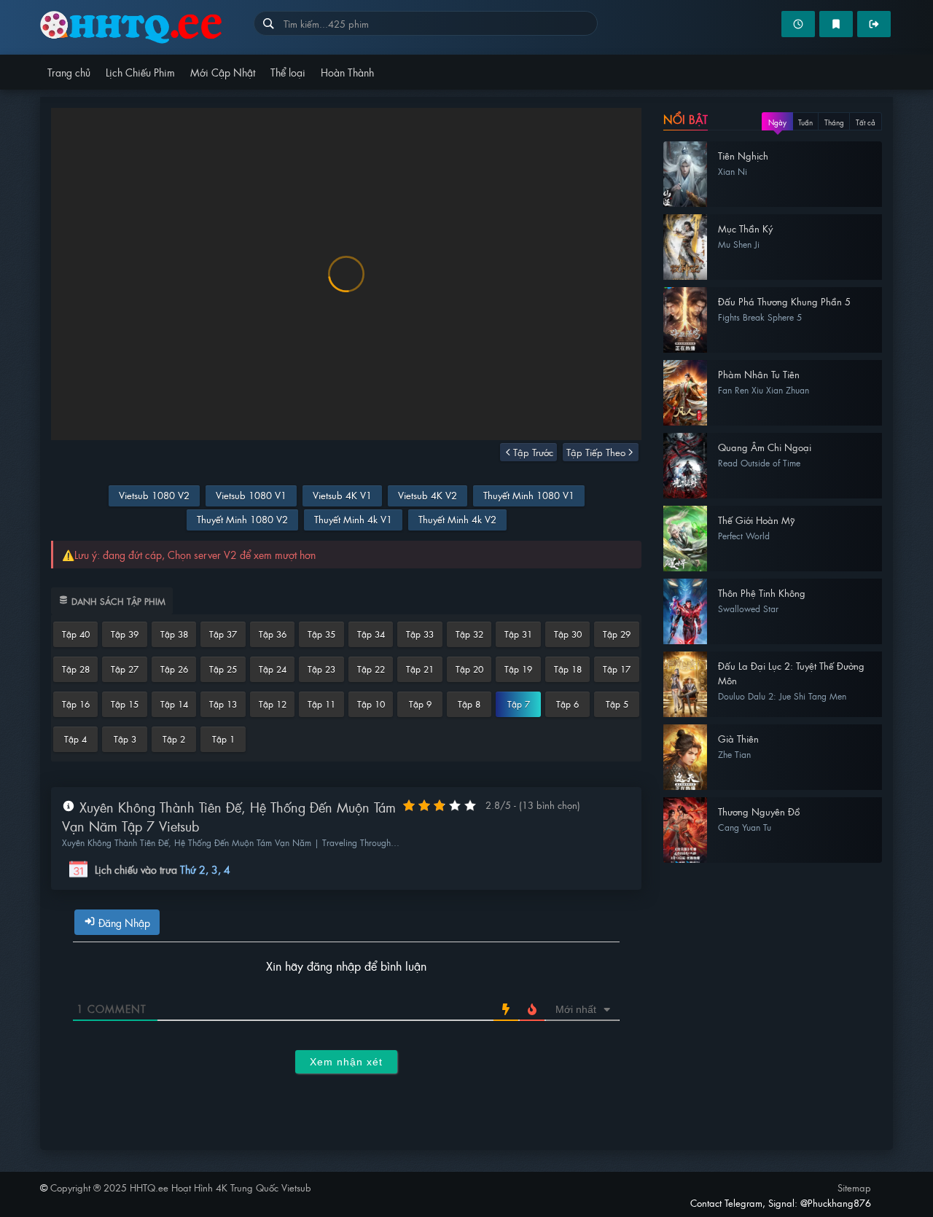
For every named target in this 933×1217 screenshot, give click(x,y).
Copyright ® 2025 (180, 1187)
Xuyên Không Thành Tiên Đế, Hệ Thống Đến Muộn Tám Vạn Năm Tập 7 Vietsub (229, 816)
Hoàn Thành (347, 71)
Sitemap (854, 1187)
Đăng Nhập (122, 922)
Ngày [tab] (777, 122)
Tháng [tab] (834, 122)
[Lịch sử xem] (798, 24)
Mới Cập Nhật (222, 71)
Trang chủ (68, 71)
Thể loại (287, 71)
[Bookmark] (836, 24)
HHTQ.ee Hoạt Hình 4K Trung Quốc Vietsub (147, 27)
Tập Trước (533, 452)
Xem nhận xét (346, 1062)
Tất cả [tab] (865, 122)
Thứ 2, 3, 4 (205, 869)
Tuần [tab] (805, 122)
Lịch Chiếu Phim (140, 71)
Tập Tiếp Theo (595, 452)
